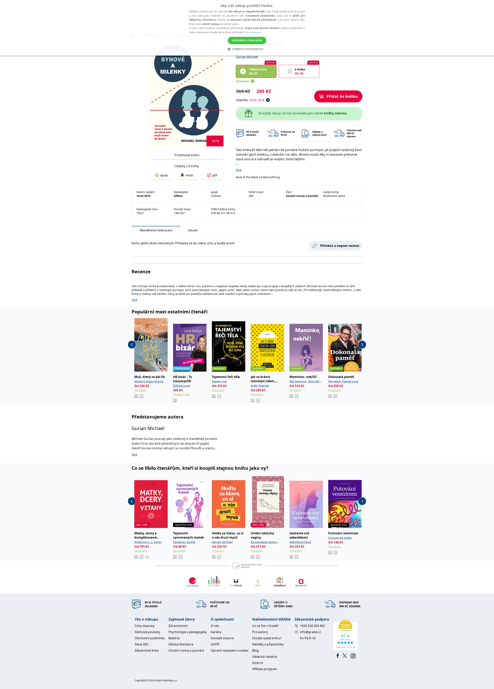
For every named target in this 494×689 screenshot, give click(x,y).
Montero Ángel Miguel (148, 381)
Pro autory (260, 632)
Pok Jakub (334, 381)
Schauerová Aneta (340, 538)
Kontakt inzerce (222, 638)
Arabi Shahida (260, 385)
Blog (255, 650)
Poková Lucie (350, 381)
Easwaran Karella (184, 542)
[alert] (247, 28)
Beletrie (174, 638)
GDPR (215, 644)
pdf (214, 175)
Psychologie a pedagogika (187, 632)
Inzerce (257, 663)
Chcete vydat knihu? (266, 638)
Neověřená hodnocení (156, 230)
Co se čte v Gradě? (265, 626)
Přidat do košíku (342, 96)
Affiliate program (264, 669)
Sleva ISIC (142, 644)
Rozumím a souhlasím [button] (247, 40)
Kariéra (216, 632)
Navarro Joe (219, 381)
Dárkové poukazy (147, 632)
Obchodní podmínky (150, 638)
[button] (247, 49)
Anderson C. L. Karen (148, 542)
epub (164, 175)
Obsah (193, 230)
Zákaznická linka (147, 650)
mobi (189, 175)
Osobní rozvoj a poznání (186, 650)
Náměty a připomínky (268, 644)
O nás (215, 626)
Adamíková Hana (300, 542)
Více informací (253, 32)
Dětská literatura (180, 644)
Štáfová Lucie (181, 385)
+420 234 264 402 (312, 626)
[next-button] (362, 345)
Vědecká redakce (264, 656)
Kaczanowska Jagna (263, 542)
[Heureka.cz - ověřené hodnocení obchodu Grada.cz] (346, 635)
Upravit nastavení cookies (229, 650)
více (238, 170)
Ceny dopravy (145, 626)
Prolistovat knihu (186, 155)
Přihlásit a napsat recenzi (339, 246)
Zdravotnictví (178, 626)
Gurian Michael (247, 57)
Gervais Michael (222, 542)
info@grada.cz (310, 632)
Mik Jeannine (297, 381)
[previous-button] (132, 345)
